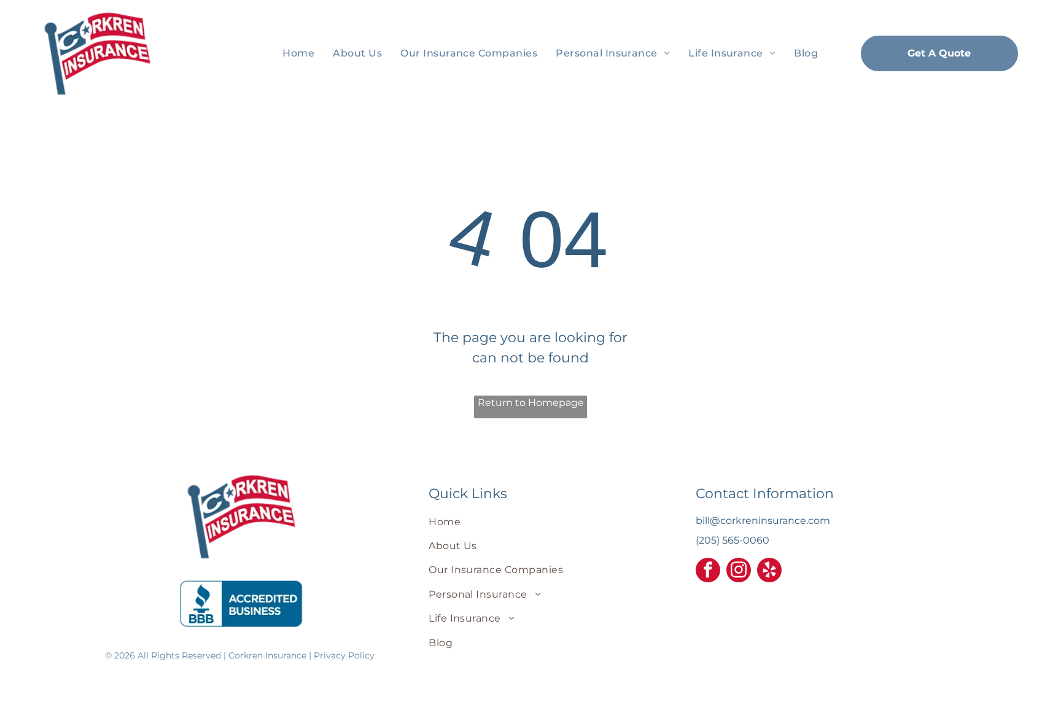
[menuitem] (298, 53)
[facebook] (708, 571)
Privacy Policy (344, 655)
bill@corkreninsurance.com (763, 520)
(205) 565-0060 (732, 540)
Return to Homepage (531, 402)
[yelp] (769, 571)
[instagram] (738, 571)
